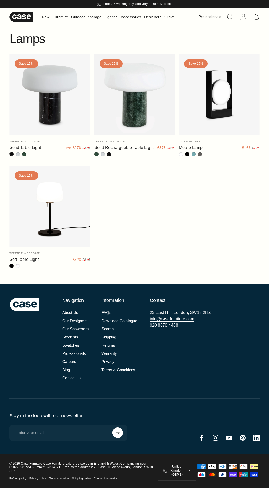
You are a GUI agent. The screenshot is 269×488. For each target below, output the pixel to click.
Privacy (108, 361)
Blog (66, 369)
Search (107, 329)
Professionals (74, 353)
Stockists (70, 337)
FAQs (106, 312)
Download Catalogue (119, 320)
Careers (69, 361)
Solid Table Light (25, 147)
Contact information (106, 478)
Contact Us (72, 378)
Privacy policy (37, 478)
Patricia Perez (190, 141)
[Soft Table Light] (49, 206)
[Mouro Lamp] (219, 94)
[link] (180, 312)
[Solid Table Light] (49, 94)
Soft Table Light (24, 259)
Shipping (108, 337)
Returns (108, 345)
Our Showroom (75, 329)
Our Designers (75, 320)
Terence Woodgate (24, 141)
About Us (70, 312)
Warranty (109, 353)
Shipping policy (81, 478)
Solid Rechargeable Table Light (124, 147)
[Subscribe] (117, 432)
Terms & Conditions (118, 369)
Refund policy (17, 478)
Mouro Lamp (191, 147)
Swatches (71, 345)
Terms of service (59, 478)
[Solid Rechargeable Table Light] (134, 94)
